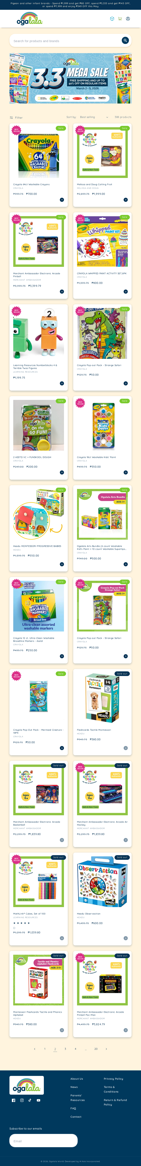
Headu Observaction (89, 913)
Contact (76, 1116)
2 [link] (55, 1049)
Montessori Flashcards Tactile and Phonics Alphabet (37, 1013)
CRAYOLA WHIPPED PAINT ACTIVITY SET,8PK (102, 273)
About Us (76, 1078)
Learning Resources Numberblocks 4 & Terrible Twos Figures (35, 366)
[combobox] (70, 40)
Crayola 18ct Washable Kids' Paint (96, 457)
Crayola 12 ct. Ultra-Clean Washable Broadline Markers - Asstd (33, 639)
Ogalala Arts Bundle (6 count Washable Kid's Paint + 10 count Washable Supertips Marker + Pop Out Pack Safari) (101, 548)
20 (96, 1048)
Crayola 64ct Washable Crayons (31, 184)
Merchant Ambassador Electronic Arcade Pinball (36, 275)
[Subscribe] (73, 1140)
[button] (120, 18)
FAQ (73, 1108)
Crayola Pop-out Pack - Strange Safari (99, 365)
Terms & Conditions (111, 1089)
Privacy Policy (113, 1078)
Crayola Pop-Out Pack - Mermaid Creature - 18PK (38, 731)
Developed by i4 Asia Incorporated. (82, 1161)
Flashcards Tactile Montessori (94, 729)
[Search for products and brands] (125, 40)
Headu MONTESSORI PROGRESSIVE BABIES (37, 546)
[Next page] (106, 1049)
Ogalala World (56, 1161)
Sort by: (72, 117)
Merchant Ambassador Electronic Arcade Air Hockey (102, 823)
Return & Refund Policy (115, 1102)
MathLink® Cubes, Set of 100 (29, 913)
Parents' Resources (77, 1098)
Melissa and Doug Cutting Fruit (94, 184)
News (74, 1087)
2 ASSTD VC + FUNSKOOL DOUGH (32, 457)
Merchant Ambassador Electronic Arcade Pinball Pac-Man (100, 1013)
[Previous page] (35, 1049)
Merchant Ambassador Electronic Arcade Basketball (36, 823)
